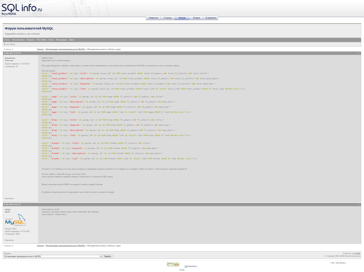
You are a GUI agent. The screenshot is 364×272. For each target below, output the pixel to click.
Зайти (71, 40)
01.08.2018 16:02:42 (12, 204)
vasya (8, 209)
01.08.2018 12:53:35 (12, 53)
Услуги (196, 18)
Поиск (51, 40)
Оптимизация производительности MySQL (65, 49)
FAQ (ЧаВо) (41, 40)
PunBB (357, 253)
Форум (182, 18)
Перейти (7, 253)
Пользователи (18, 40)
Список (7, 40)
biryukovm (10, 58)
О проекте (210, 18)
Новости (153, 18)
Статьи (167, 18)
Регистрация (61, 40)
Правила (30, 40)
